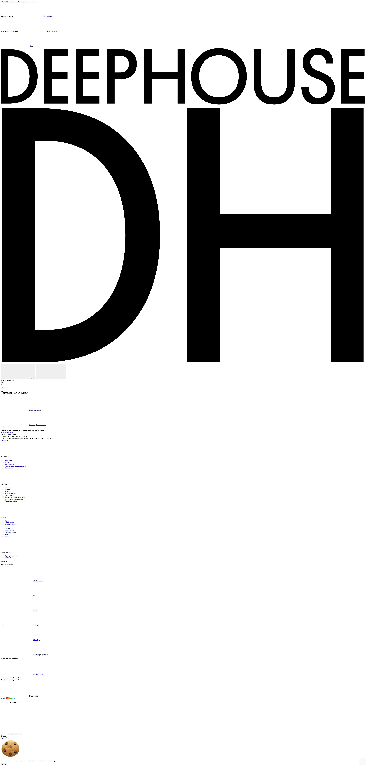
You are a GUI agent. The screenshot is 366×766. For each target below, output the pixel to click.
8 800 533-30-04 (52, 31)
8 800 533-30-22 (48, 16)
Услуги (9, 2)
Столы (7, 526)
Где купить (8, 488)
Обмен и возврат (10, 493)
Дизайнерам (34, 2)
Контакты (27, 2)
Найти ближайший (7, 432)
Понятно (4, 764)
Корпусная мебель (10, 532)
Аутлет (7, 534)
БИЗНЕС (4, 2)
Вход (31, 46)
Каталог (32, 378)
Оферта (3, 736)
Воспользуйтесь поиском (37, 425)
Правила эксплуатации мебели (15, 497)
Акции (7, 536)
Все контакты (33, 696)
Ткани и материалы (11, 501)
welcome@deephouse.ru (40, 655)
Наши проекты (9, 464)
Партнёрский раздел (11, 556)
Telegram (36, 625)
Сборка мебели (9, 495)
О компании (9, 460)
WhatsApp (36, 640)
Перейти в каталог (35, 410)
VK (34, 595)
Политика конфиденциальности (11, 734)
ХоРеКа (7, 528)
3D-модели (8, 468)
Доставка (15, 2)
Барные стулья (9, 523)
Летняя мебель (9, 530)
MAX (35, 610)
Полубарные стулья (11, 524)
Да (2, 382)
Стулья (7, 521)
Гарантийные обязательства (14, 499)
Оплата (20, 2)
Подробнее (4, 440)
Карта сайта (4, 738)
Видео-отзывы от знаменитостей (15, 466)
